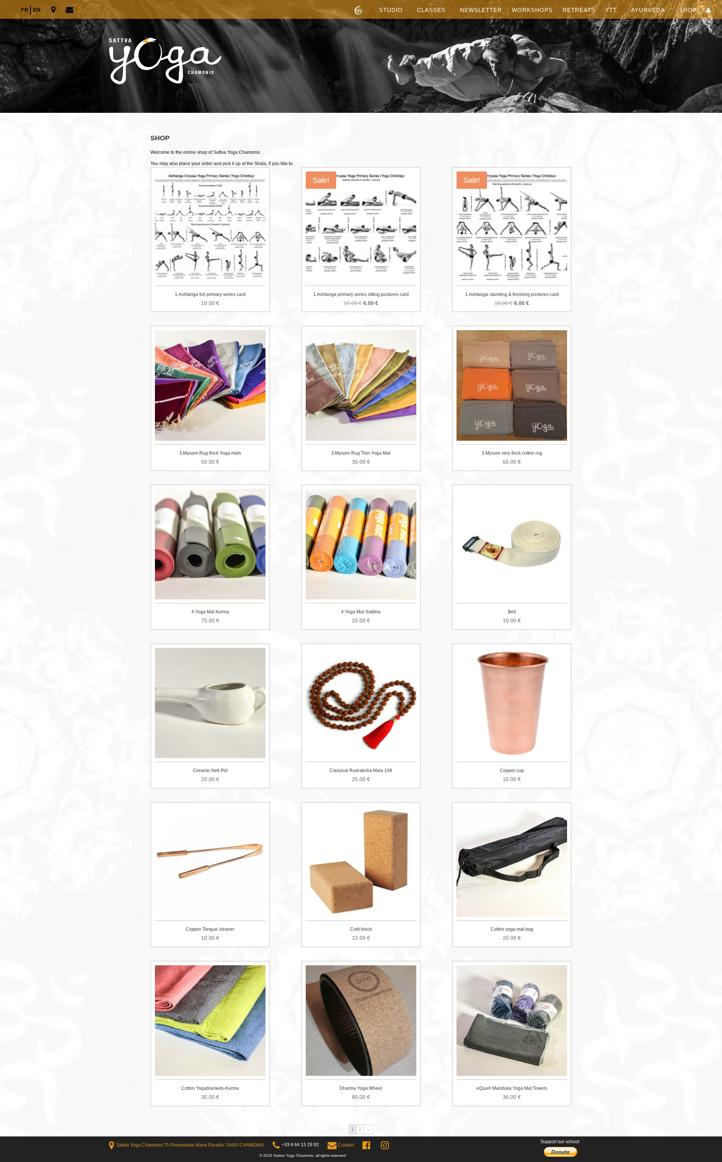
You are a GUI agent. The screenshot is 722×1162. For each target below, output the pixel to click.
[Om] (361, 56)
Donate (560, 1152)
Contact (346, 1145)
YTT (611, 10)
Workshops (532, 10)
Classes (431, 10)
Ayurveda (648, 10)
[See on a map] (54, 10)
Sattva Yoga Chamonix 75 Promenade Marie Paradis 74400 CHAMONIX (190, 1145)
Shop (688, 10)
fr (24, 10)
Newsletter (481, 10)
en (36, 10)
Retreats (579, 10)
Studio (391, 10)
